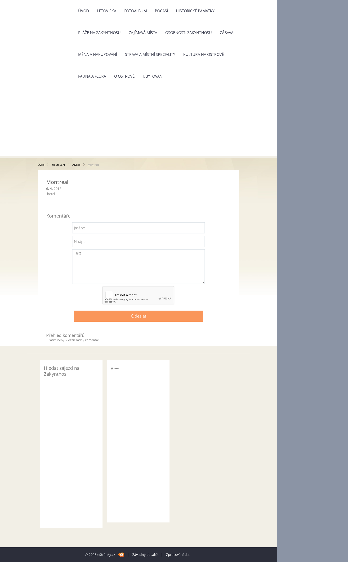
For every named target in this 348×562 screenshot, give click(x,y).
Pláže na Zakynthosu (99, 32)
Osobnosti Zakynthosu (188, 32)
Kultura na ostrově (203, 54)
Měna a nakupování (97, 54)
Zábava (226, 32)
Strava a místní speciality (150, 54)
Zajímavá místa (143, 32)
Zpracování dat (178, 554)
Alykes (76, 164)
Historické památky (195, 10)
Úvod (83, 10)
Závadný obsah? (145, 554)
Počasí (161, 10)
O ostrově (124, 76)
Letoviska (106, 10)
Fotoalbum (135, 10)
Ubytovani (153, 76)
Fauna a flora (92, 76)
